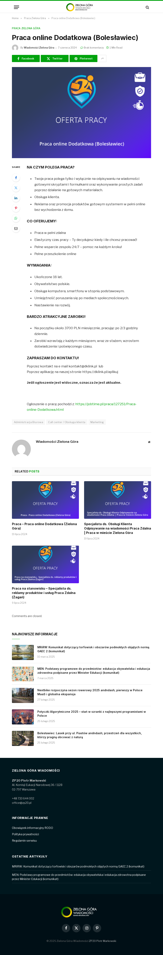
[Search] (147, 7)
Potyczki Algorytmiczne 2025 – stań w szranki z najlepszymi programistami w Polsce (91, 713)
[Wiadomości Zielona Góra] (81, 7)
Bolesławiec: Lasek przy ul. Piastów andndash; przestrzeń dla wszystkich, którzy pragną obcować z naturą (89, 735)
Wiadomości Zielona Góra (39, 47)
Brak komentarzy (94, 47)
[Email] (16, 228)
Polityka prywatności (25, 834)
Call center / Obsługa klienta (66, 422)
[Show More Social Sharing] (102, 58)
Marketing (97, 422)
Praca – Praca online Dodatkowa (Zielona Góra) (44, 526)
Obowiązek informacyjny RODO (32, 827)
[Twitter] (16, 188)
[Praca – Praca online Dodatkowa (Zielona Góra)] (45, 500)
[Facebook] (16, 178)
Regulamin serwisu (24, 840)
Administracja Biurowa (28, 422)
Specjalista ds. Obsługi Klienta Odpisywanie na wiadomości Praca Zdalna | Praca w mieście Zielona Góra (117, 528)
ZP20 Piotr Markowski (102, 940)
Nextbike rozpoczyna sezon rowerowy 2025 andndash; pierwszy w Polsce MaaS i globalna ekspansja (90, 692)
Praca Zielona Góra (26, 28)
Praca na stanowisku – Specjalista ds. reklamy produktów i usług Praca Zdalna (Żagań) (44, 592)
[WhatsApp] (16, 218)
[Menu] (16, 7)
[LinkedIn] (16, 198)
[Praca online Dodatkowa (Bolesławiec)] (81, 112)
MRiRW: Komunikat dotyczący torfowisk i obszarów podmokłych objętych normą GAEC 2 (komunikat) (93, 649)
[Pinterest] (16, 208)
